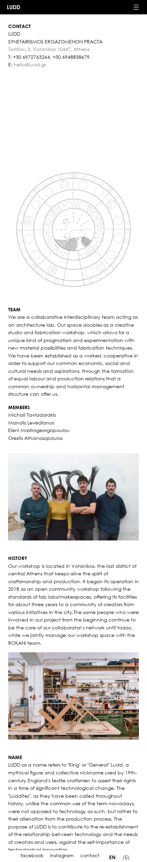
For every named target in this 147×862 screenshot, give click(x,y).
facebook (32, 855)
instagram (62, 855)
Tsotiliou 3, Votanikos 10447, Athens (49, 49)
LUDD (13, 7)
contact (89, 855)
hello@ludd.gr (30, 64)
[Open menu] (136, 7)
